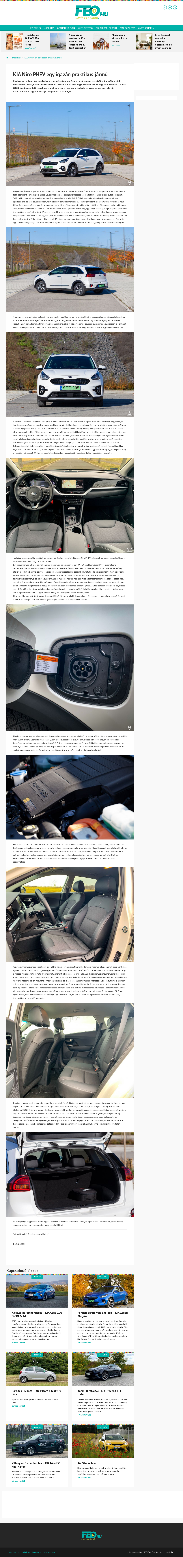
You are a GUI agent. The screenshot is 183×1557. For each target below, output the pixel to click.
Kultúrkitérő (85, 28)
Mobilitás (49, 28)
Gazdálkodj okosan (106, 28)
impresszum (37, 1552)
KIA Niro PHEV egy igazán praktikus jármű (43, 57)
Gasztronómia (146, 28)
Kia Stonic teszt (87, 1463)
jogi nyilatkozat (24, 1552)
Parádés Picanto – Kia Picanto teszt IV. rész (36, 1392)
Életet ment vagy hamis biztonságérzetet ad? (164, 39)
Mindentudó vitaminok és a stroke (76, 38)
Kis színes (35, 28)
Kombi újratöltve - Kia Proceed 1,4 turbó (99, 1392)
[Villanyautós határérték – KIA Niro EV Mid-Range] (38, 1441)
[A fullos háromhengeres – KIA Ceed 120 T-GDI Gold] (38, 1291)
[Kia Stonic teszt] (104, 1441)
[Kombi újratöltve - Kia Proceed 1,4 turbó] (104, 1369)
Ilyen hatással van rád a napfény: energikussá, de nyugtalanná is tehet (120, 43)
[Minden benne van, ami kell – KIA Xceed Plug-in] (104, 1291)
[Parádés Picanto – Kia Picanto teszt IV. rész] (38, 1369)
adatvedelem (49, 1552)
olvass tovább (18, 1342)
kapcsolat (13, 1552)
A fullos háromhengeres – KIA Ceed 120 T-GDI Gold (37, 1314)
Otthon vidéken (66, 28)
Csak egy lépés (127, 28)
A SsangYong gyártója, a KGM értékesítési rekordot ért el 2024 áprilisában (34, 41)
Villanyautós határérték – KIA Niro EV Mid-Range (35, 1464)
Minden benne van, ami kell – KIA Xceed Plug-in (102, 1314)
